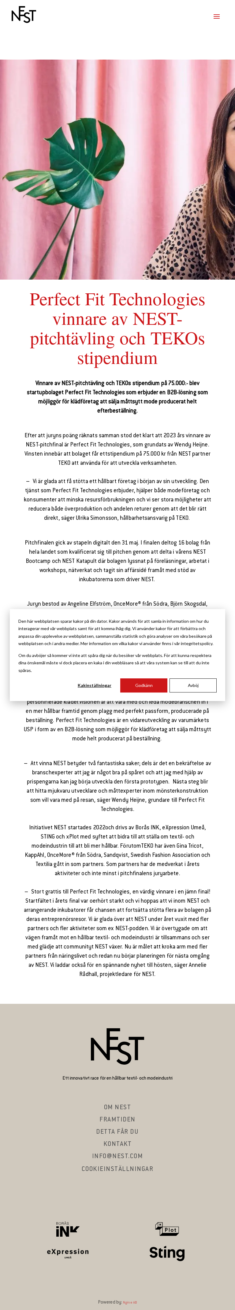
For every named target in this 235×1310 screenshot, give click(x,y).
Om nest (117, 1108)
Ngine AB (130, 1302)
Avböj (193, 685)
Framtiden (117, 1120)
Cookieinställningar (118, 1169)
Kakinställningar (94, 685)
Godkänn (144, 685)
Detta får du (117, 1132)
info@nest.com (117, 1157)
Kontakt (117, 1144)
